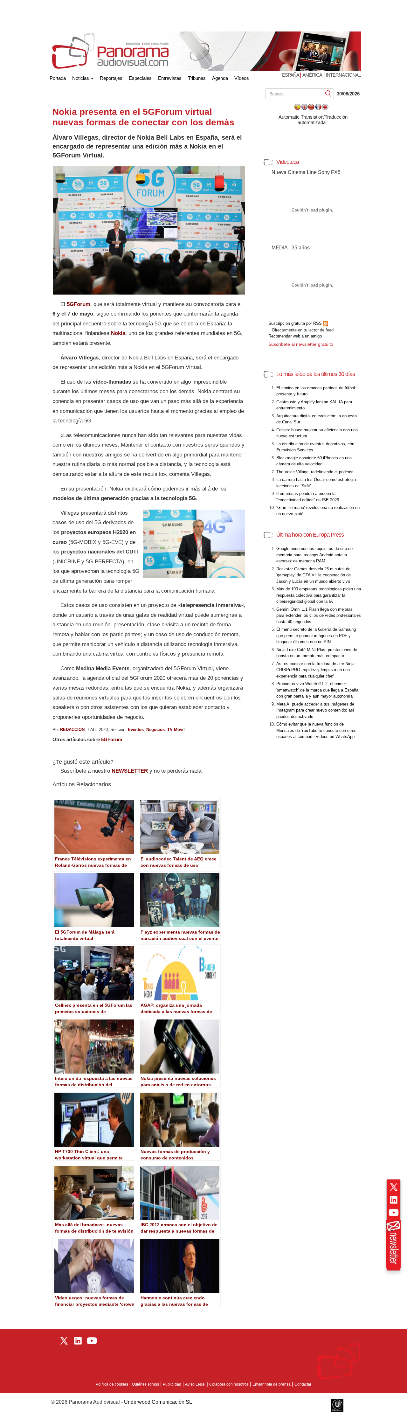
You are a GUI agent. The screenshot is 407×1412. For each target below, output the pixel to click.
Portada (58, 76)
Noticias (81, 78)
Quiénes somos (145, 1384)
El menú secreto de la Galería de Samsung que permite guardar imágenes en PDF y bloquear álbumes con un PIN (316, 635)
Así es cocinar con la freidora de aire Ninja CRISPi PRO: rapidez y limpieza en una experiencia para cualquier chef (315, 669)
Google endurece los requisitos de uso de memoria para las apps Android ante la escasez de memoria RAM (314, 554)
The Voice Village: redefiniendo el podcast (315, 472)
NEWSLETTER (130, 771)
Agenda (220, 78)
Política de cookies (112, 1384)
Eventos (136, 729)
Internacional (343, 75)
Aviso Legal (195, 1384)
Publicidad (172, 1384)
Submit (328, 93)
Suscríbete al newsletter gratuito (300, 344)
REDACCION (72, 729)
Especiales (140, 78)
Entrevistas (170, 78)
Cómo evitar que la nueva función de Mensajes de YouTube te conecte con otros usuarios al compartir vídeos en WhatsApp (316, 730)
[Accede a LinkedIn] (394, 1200)
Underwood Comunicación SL (158, 1402)
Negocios (155, 729)
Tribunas (197, 78)
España (291, 75)
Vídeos (241, 78)
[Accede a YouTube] (394, 1212)
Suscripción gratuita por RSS (295, 323)
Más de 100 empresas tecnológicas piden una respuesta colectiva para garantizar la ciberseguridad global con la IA (318, 595)
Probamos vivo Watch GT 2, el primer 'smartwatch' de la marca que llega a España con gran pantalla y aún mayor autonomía (317, 690)
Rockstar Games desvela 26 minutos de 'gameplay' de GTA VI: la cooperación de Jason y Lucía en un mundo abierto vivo (313, 575)
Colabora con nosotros (229, 1384)
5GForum (111, 739)
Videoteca (287, 162)
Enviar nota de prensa (271, 1384)
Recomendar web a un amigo (295, 336)
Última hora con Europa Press (310, 535)
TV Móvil (176, 729)
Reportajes (111, 78)
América (312, 75)
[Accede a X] (394, 1187)
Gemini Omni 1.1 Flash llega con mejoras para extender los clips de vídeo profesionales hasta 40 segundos (318, 615)
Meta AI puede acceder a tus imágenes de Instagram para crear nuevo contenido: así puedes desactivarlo (315, 710)
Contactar (302, 1384)
